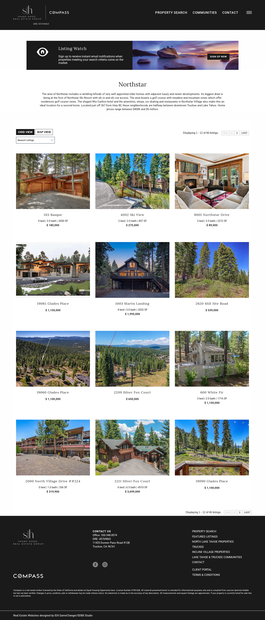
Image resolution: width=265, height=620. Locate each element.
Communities (205, 12)
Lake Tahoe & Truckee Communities (217, 557)
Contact (230, 12)
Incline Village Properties (211, 552)
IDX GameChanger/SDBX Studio (74, 615)
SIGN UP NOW (218, 56)
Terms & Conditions (206, 575)
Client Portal (202, 569)
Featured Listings (205, 536)
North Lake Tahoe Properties (213, 541)
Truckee (198, 547)
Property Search (171, 12)
